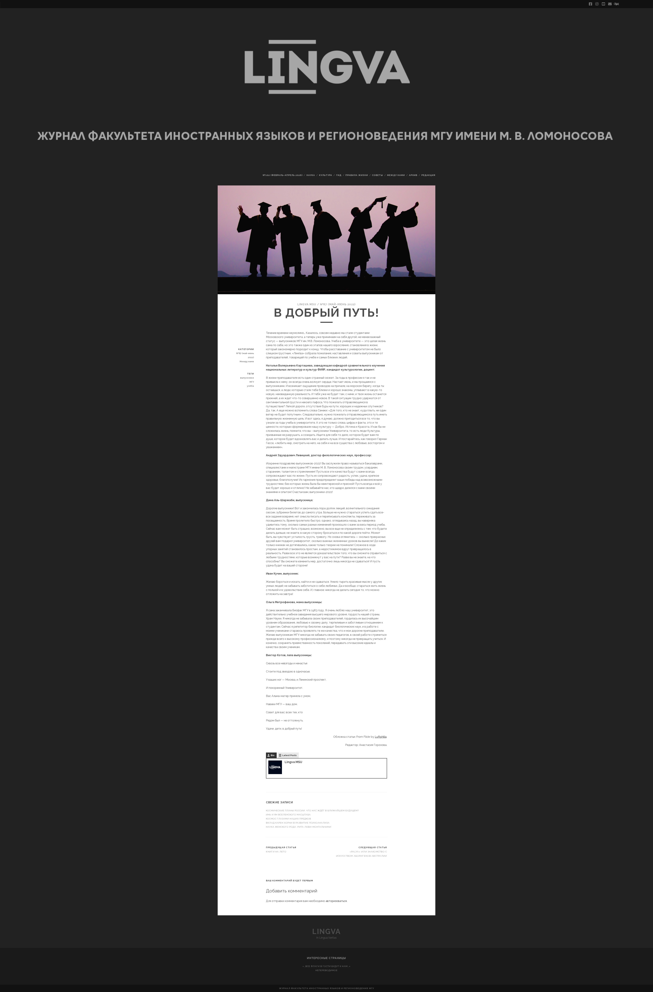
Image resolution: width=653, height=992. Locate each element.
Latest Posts (289, 755)
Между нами (396, 175)
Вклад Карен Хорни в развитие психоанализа (298, 823)
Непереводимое (326, 970)
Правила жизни (356, 175)
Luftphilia (381, 736)
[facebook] (590, 4)
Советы (377, 175)
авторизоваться (336, 901)
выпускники (247, 378)
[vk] (617, 4)
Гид (338, 175)
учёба (250, 386)
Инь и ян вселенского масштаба (288, 814)
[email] (610, 4)
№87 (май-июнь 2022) (338, 304)
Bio (272, 755)
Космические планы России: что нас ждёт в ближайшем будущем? (312, 810)
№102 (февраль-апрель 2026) (283, 175)
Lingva (326, 931)
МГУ (251, 382)
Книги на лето (276, 851)
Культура (325, 175)
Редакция (428, 175)
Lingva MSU (306, 304)
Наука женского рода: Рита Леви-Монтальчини (298, 827)
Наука (310, 175)
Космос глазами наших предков (289, 818)
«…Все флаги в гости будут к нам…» (326, 966)
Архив (413, 175)
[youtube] (603, 4)
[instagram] (596, 4)
